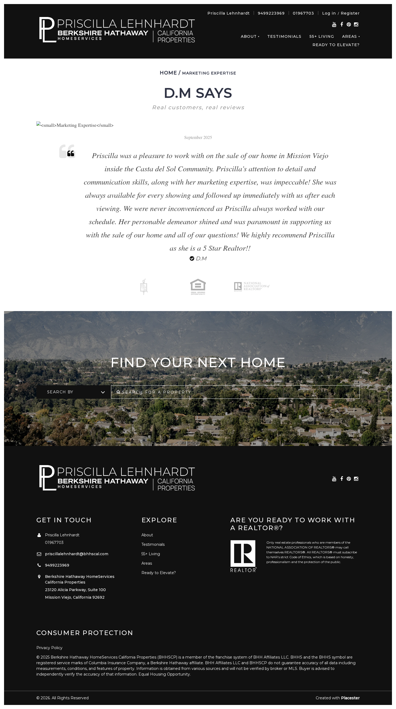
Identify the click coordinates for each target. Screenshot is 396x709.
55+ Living (322, 36)
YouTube (334, 24)
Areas (349, 36)
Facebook (341, 24)
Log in (329, 13)
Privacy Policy (49, 647)
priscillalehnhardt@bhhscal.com (76, 553)
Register (350, 13)
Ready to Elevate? (336, 44)
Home (168, 73)
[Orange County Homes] (117, 30)
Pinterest (348, 24)
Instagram (356, 24)
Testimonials (284, 36)
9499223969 (271, 13)
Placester (350, 698)
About (249, 36)
